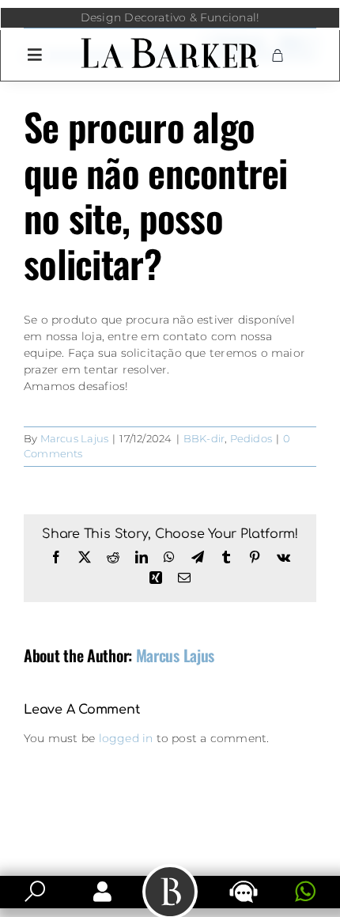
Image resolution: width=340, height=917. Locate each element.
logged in (126, 738)
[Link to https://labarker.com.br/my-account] (102, 891)
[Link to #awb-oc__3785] (35, 54)
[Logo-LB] (169, 41)
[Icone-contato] (244, 882)
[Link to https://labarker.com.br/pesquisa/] (35, 891)
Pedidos (251, 438)
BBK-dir (204, 438)
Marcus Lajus (74, 438)
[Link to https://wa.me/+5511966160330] (305, 891)
